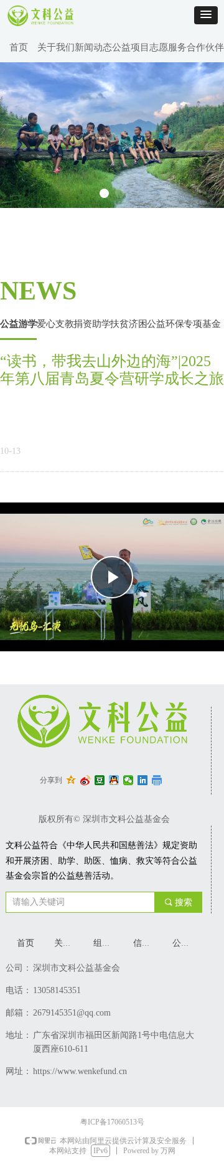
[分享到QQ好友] (114, 780)
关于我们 (56, 47)
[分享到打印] (157, 780)
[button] (206, 15)
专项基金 (202, 324)
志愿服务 (168, 47)
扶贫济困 (128, 324)
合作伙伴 (205, 47)
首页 (18, 47)
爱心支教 (55, 324)
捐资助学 (92, 324)
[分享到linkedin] (143, 780)
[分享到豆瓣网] (100, 780)
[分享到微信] (128, 780)
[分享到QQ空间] (71, 780)
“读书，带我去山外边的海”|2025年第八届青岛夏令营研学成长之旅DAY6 (112, 370)
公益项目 (130, 47)
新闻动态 (93, 47)
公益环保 (165, 324)
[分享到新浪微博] (85, 780)
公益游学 (18, 324)
